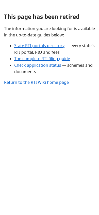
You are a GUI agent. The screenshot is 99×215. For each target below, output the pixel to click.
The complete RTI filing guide (42, 58)
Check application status (37, 65)
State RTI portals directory (39, 45)
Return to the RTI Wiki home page (36, 82)
